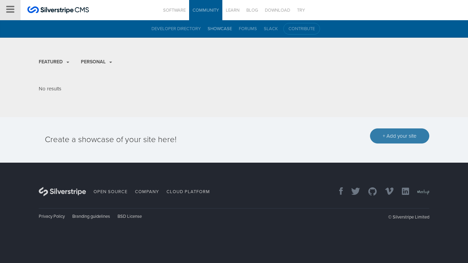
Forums (248, 29)
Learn (232, 10)
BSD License (130, 216)
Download (277, 10)
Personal (94, 62)
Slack (271, 29)
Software (174, 10)
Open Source (110, 192)
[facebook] (337, 192)
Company (147, 192)
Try (301, 10)
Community (206, 10)
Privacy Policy (52, 216)
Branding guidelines (91, 216)
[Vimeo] (386, 192)
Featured (51, 62)
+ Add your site (400, 136)
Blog (252, 10)
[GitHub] (369, 192)
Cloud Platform (188, 192)
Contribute (301, 29)
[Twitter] (352, 192)
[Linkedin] (402, 192)
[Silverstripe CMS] (58, 10)
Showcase (220, 29)
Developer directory (176, 29)
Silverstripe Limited (411, 217)
